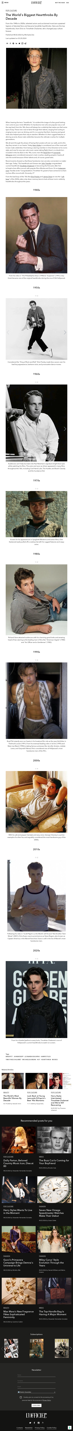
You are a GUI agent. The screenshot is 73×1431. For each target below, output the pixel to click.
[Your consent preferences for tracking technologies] (69, 1427)
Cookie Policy (51, 1428)
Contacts (20, 1428)
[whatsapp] (22, 44)
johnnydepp (19, 1056)
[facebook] (10, 44)
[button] (65, 332)
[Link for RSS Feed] (43, 1423)
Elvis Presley (35, 177)
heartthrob (46, 1059)
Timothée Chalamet (27, 166)
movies (55, 1059)
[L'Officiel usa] (36, 2)
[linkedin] (16, 44)
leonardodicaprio (32, 1056)
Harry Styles (37, 145)
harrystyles (46, 1056)
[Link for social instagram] (39, 1423)
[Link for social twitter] (30, 1423)
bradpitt (9, 1056)
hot (38, 1059)
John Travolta (46, 163)
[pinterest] (13, 44)
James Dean (47, 177)
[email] (7, 44)
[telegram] (25, 44)
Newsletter (29, 1428)
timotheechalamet (13, 1059)
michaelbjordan (29, 1059)
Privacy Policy (47, 1400)
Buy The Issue (60, 3)
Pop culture (11, 11)
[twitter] (19, 44)
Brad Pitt (47, 153)
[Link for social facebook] (34, 1423)
